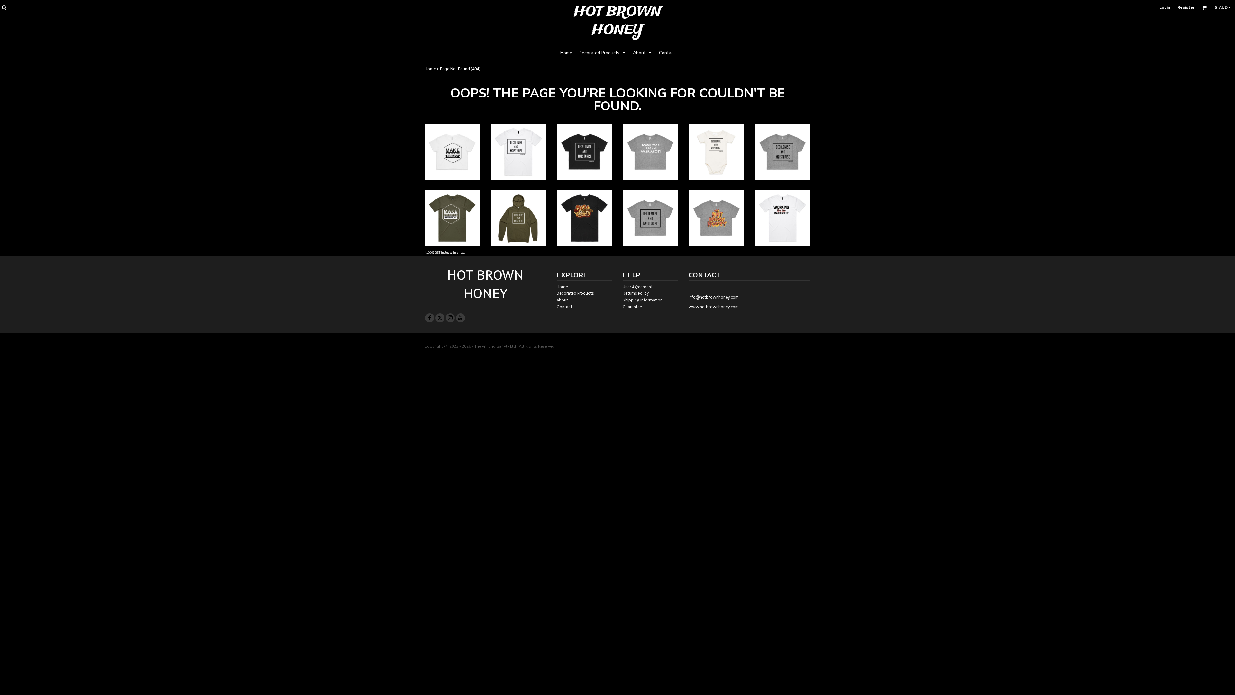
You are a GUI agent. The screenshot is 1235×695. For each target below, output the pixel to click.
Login (1164, 7)
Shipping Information (643, 300)
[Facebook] (429, 317)
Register (1185, 7)
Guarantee (632, 306)
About (562, 300)
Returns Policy (636, 293)
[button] (4, 7)
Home (430, 68)
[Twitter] (439, 317)
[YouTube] (460, 317)
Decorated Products (575, 293)
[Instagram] (450, 317)
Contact (564, 306)
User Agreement (638, 286)
